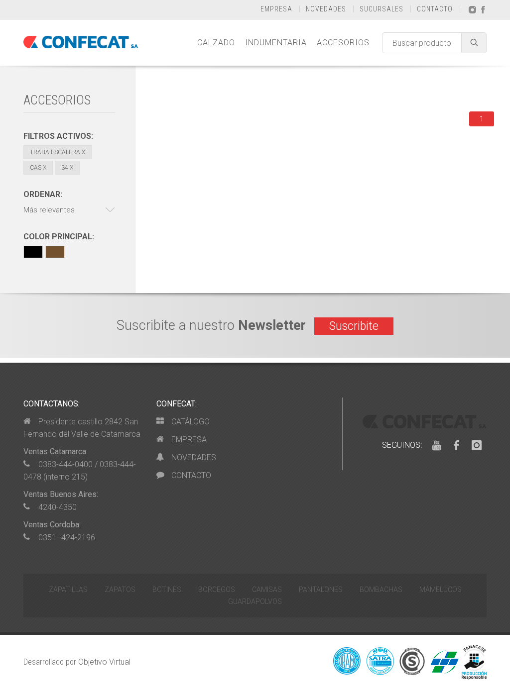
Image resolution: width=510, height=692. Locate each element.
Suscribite (354, 326)
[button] (69, 210)
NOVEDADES (326, 9)
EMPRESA (276, 9)
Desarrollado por (76, 662)
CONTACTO (435, 9)
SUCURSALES (381, 9)
